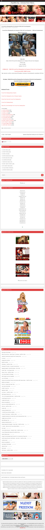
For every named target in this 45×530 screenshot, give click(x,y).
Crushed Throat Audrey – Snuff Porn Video (9, 414)
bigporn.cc (16, 484)
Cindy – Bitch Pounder (6, 134)
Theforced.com (22, 204)
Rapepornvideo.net (22, 213)
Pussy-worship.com (22, 210)
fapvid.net (39, 484)
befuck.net (4, 483)
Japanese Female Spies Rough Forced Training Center (11, 356)
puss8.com (34, 487)
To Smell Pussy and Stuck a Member (8, 412)
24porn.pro (25, 481)
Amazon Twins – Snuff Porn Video (8, 372)
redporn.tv (9, 488)
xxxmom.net (35, 488)
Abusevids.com (22, 200)
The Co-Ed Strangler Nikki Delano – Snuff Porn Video (11, 396)
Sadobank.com (22, 197)
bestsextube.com (6, 484)
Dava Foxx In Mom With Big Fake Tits (8, 404)
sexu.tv (16, 488)
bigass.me (12, 484)
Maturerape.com (22, 221)
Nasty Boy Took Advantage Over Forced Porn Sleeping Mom (13, 105)
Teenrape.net (22, 207)
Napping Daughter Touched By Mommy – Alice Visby (11, 368)
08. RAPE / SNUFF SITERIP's (8, 120)
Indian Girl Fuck (4, 446)
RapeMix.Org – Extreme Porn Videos (22, 2)
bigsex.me (20, 484)
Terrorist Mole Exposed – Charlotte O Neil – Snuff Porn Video (12, 430)
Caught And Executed (5, 400)
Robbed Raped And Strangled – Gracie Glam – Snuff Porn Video (13, 424)
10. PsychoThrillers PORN (7, 123)
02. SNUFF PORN (5, 111)
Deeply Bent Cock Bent (6, 360)
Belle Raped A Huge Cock (6, 394)
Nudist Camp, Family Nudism (7, 472)
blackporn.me (29, 484)
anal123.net (9, 483)
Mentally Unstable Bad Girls (6, 422)
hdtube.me (4, 487)
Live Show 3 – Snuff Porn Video (7, 392)
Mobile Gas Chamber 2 (6, 382)
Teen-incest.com (22, 211)
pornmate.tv (30, 487)
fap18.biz (4, 481)
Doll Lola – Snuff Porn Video (6, 406)
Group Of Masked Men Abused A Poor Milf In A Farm (11, 432)
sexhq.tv (13, 488)
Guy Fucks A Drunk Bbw (6, 386)
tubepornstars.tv (25, 488)
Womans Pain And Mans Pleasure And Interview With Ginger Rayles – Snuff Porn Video (17, 380)
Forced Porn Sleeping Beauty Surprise (9, 92)
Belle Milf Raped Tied (5, 420)
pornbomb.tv (25, 487)
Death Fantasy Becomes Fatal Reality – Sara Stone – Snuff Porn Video (14, 438)
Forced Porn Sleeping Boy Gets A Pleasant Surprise (12, 96)
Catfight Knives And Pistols (6, 418)
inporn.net (9, 487)
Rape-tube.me (22, 190)
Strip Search (4, 448)
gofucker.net (21, 481)
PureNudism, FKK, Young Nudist (7, 470)
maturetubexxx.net (14, 487)
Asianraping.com (22, 220)
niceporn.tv (20, 487)
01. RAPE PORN (5, 110)
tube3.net (20, 488)
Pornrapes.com (22, 214)
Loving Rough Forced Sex (6, 398)
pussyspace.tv (39, 487)
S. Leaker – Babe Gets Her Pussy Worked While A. (11, 426)
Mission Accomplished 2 (6, 402)
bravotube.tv (40, 481)
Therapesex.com (22, 218)
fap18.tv (8, 481)
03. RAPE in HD (5, 113)
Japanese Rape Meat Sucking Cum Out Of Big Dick (33, 134)
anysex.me (19, 483)
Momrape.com (22, 203)
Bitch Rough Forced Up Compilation (8, 376)
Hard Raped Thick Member (6, 444)
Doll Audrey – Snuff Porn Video (7, 364)
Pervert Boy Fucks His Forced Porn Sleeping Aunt (11, 99)
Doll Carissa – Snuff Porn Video (7, 450)
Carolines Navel (4, 440)
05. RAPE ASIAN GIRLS (6, 116)
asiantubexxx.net (28, 483)
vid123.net (30, 488)
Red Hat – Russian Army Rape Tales (8, 384)
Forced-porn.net (22, 192)
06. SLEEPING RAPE (6, 117)
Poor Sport (4, 428)
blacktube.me (35, 484)
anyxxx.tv (23, 483)
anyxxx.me (35, 481)
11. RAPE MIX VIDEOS (7, 128)
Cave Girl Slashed (5, 378)
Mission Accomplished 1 (6, 442)
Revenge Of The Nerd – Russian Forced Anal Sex (10, 366)
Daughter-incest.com (22, 196)
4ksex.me (16, 481)
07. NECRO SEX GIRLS (6, 119)
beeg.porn (33, 483)
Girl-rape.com (22, 217)
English (4, 141)
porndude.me (30, 481)
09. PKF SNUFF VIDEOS (6, 165)
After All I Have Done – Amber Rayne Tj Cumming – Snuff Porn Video (14, 354)
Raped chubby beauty (5, 434)
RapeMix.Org (22, 527)
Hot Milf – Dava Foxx (5, 388)
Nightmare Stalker (5, 390)
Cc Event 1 (4, 358)
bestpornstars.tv (39, 483)
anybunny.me (14, 483)
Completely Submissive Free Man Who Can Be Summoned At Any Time (14, 416)
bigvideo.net (25, 484)
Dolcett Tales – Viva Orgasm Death (8, 370)
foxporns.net (12, 481)
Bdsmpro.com (22, 199)
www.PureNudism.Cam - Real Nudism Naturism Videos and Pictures (13, 477)
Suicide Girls (4, 408)
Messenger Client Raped (6, 352)
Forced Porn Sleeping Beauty (7, 102)
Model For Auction (5, 362)
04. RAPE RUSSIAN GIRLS (7, 114)
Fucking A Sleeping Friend (6, 410)
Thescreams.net (22, 206)
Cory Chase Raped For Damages (7, 374)
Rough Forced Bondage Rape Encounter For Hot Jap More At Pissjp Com (14, 436)
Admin (3, 27)
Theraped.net (22, 193)
